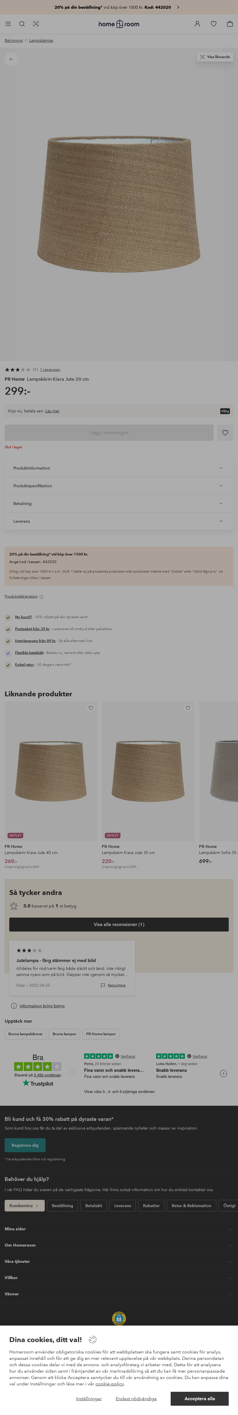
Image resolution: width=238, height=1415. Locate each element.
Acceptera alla (200, 1398)
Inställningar (89, 1398)
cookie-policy (109, 1384)
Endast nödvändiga (136, 1398)
